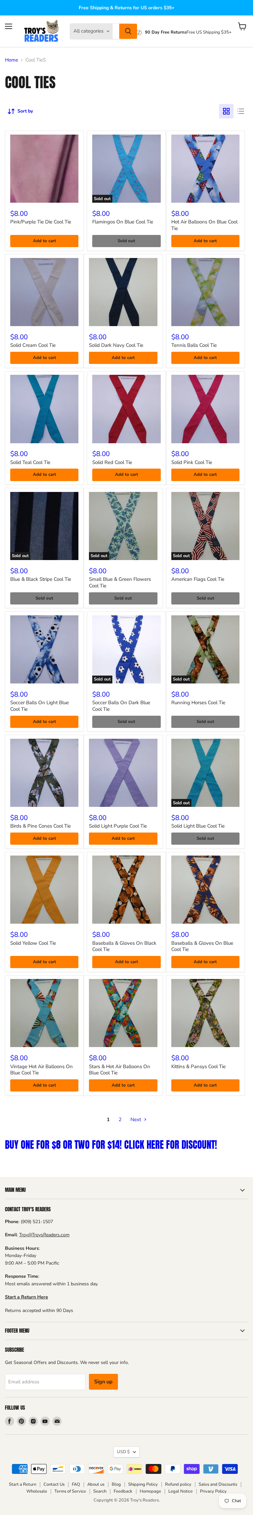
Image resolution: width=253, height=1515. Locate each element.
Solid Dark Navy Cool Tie (116, 345)
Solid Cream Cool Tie (33, 345)
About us (95, 1484)
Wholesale (36, 1491)
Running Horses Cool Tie (198, 702)
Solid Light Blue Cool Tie (198, 826)
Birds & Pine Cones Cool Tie (40, 826)
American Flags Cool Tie (197, 579)
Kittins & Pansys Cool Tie (198, 1066)
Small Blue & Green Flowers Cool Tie (120, 582)
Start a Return (22, 1484)
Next (136, 1119)
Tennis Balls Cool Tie (194, 345)
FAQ (76, 1484)
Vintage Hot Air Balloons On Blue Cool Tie (41, 1069)
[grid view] (226, 111)
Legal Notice (180, 1491)
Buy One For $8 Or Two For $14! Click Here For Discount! (111, 1145)
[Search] (128, 31)
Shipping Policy (143, 1484)
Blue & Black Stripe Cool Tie (40, 579)
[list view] (241, 111)
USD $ (123, 1452)
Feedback (123, 1491)
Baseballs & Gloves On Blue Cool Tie (202, 946)
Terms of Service (70, 1491)
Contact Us (54, 1484)
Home (11, 60)
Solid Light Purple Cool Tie (118, 826)
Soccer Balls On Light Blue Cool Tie (39, 705)
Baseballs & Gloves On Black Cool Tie (124, 946)
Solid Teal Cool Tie (30, 462)
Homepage (150, 1491)
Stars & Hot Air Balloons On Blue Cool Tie (119, 1069)
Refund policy (178, 1484)
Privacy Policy (213, 1491)
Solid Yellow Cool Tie (33, 943)
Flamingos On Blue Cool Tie (122, 221)
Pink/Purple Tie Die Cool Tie (40, 221)
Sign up (103, 1381)
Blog (116, 1484)
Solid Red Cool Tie (112, 462)
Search (99, 1491)
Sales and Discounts (218, 1484)
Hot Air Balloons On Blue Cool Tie (204, 225)
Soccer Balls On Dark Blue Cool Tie (121, 705)
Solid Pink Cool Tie (191, 462)
